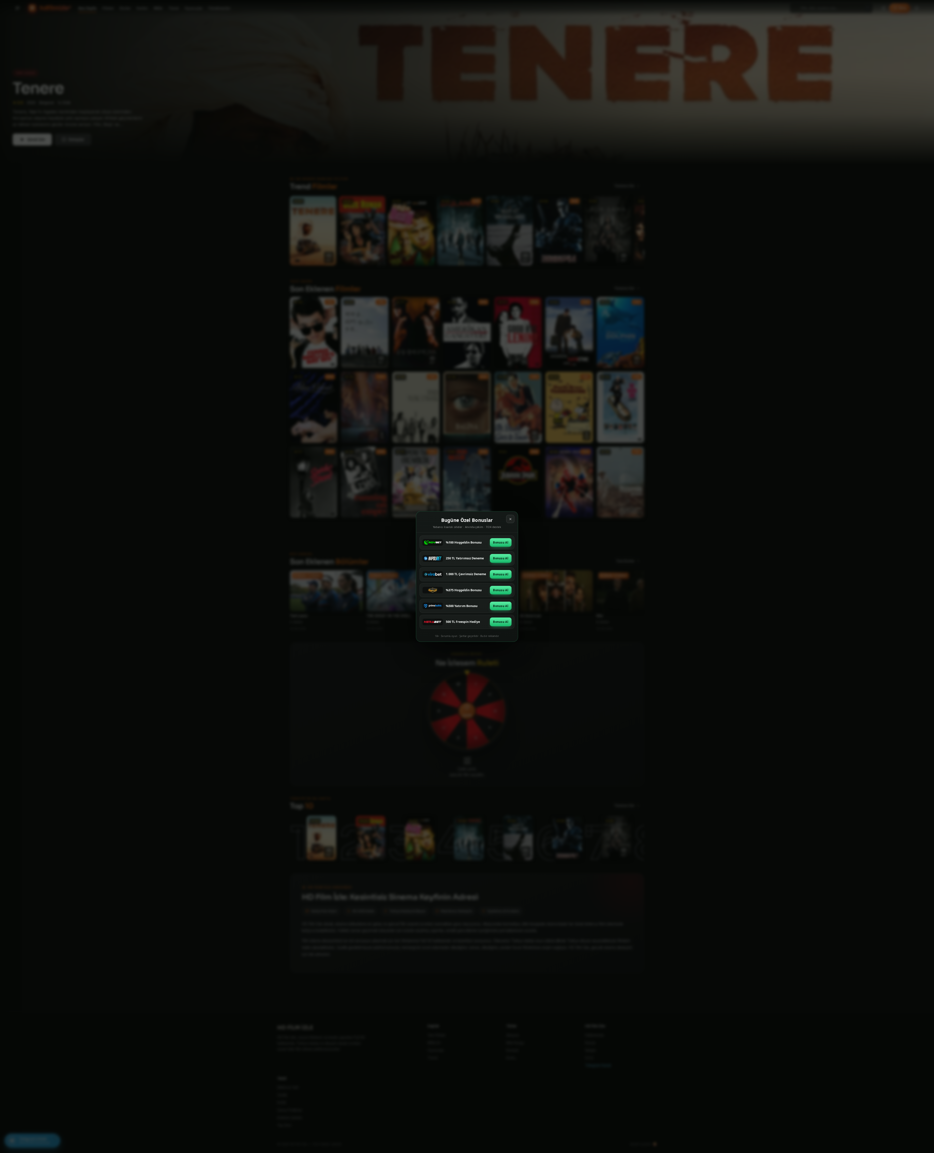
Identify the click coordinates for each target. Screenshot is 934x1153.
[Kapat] (510, 519)
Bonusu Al (500, 542)
